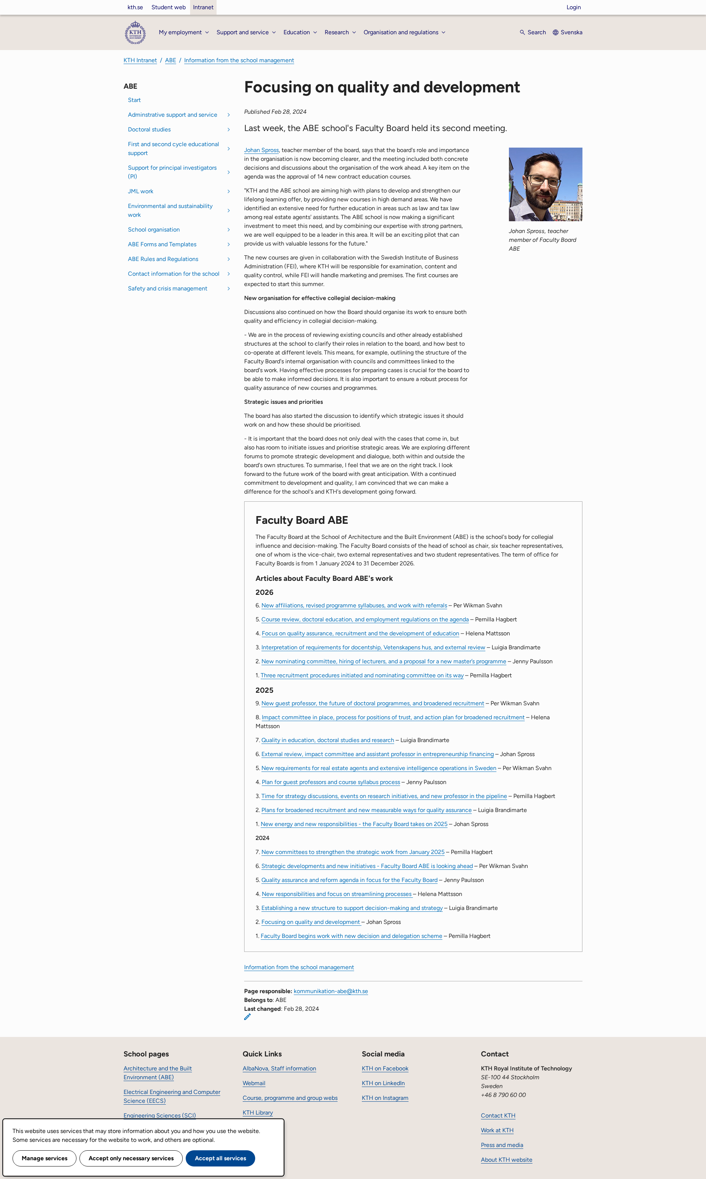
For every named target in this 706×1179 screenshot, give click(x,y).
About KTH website (506, 1159)
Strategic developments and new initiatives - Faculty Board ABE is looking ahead (367, 865)
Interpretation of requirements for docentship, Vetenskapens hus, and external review (373, 647)
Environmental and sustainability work (170, 210)
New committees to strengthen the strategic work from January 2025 (353, 851)
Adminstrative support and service (172, 114)
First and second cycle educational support (173, 148)
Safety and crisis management (167, 288)
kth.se (135, 7)
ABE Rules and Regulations (163, 258)
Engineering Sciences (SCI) (160, 1115)
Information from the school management (239, 60)
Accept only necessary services (131, 1158)
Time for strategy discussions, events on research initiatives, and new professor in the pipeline (384, 796)
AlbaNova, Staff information (279, 1068)
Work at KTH (497, 1130)
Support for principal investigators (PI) (172, 172)
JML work (140, 191)
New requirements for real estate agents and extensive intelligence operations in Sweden (378, 768)
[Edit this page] (247, 1016)
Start (134, 99)
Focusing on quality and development (311, 921)
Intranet (203, 7)
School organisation (154, 229)
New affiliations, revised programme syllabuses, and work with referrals (354, 605)
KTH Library (258, 1112)
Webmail (254, 1083)
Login (574, 7)
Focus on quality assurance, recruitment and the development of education (360, 633)
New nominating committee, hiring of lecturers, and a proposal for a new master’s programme (383, 661)
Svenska (571, 32)
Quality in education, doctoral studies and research (327, 740)
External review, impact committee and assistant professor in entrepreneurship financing (377, 754)
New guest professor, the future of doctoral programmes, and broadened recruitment (372, 703)
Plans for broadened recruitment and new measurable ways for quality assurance (366, 809)
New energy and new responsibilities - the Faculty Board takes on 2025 (354, 823)
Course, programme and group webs (290, 1097)
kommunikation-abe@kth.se (331, 991)
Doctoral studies (149, 129)
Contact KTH (498, 1115)
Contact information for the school (174, 273)
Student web (168, 7)
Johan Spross (261, 150)
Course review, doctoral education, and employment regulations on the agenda (365, 619)
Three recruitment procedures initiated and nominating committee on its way (362, 675)
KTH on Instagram (385, 1097)
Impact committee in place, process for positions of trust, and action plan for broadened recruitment (393, 717)
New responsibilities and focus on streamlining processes (337, 893)
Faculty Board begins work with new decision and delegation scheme (351, 935)
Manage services (44, 1158)
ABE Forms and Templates (162, 244)
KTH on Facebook (385, 1068)
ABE (170, 60)
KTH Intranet (140, 60)
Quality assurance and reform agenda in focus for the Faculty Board (349, 879)
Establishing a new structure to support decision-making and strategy (352, 907)
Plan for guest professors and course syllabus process (331, 782)
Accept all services (220, 1158)
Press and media (502, 1144)
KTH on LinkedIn (383, 1083)
